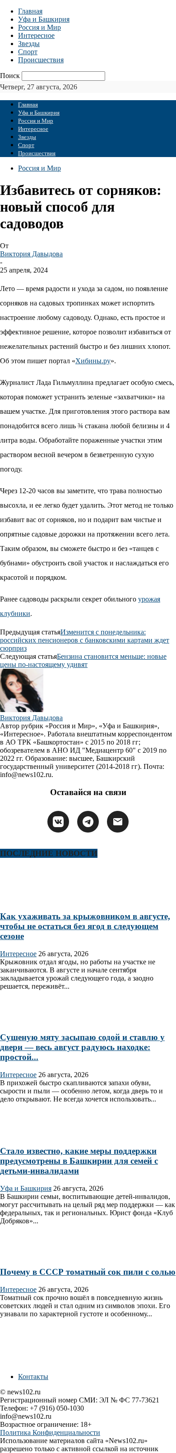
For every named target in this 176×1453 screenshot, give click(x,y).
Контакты (33, 1376)
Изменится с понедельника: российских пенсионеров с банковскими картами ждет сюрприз (84, 640)
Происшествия (41, 60)
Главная (30, 11)
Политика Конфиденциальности (50, 1432)
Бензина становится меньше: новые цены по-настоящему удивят (83, 660)
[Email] (118, 822)
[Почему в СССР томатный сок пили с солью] (29, 1255)
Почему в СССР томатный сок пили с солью (88, 1272)
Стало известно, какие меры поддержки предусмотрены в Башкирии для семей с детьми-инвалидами (79, 1160)
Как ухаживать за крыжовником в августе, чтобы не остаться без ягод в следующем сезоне (85, 926)
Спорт (27, 52)
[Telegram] (88, 822)
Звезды (29, 43)
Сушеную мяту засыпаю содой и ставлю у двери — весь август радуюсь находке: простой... (82, 1047)
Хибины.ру (93, 361)
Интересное (36, 35)
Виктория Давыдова (31, 254)
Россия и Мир (39, 27)
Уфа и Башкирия (43, 19)
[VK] (58, 822)
